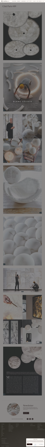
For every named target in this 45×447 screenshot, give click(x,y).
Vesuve (2, 427)
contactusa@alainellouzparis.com (4, 443)
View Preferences (41, 444)
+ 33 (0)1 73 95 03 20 (40, 428)
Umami (2, 425)
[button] (43, 439)
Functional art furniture (11, 427)
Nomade (2, 435)
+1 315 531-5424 (3, 442)
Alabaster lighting (11, 425)
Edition (2, 434)
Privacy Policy (35, 445)
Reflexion (2, 426)
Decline (35, 444)
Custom (17, 426)
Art (1, 436)
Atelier (2, 432)
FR (42, 1)
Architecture (17, 425)
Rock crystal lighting (11, 426)
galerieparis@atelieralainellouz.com (40, 429)
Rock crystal (2, 433)
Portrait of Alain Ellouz (32, 425)
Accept (29, 444)
